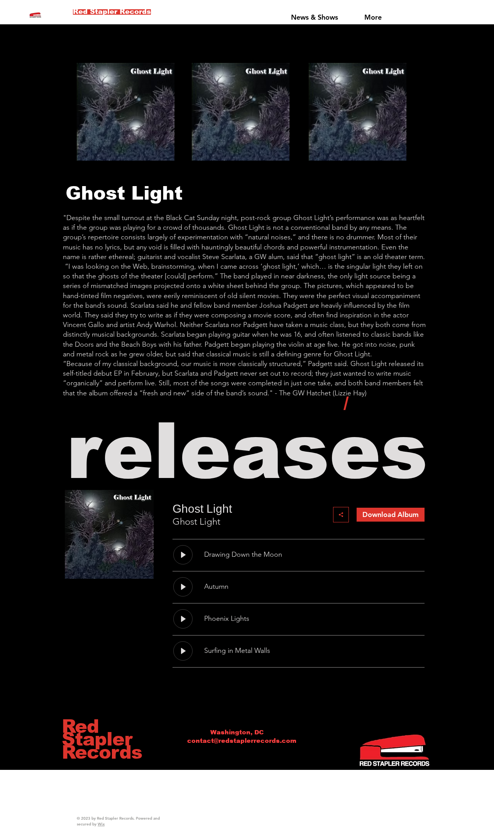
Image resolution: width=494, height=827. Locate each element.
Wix (101, 824)
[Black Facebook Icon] (358, 406)
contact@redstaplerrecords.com (241, 740)
